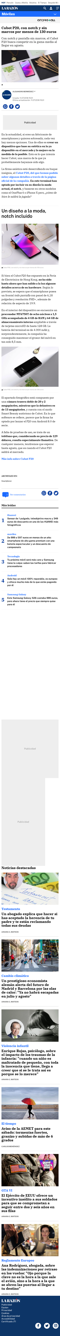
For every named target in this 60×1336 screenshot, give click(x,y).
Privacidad (6, 1310)
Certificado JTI (8, 1321)
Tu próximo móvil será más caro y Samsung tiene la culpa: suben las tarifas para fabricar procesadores (31, 563)
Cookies (5, 1313)
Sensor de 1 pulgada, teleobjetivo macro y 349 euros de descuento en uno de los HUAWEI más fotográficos (32, 521)
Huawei (11, 515)
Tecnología (13, 556)
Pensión (10, 3)
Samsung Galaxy (16, 594)
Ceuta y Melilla (21, 3)
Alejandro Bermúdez (23, 92)
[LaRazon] (12, 8)
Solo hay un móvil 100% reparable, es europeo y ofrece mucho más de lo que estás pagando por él (32, 582)
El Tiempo (42, 3)
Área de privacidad (10, 1316)
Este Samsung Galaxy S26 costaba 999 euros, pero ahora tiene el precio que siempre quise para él (32, 601)
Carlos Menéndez (10, 1146)
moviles (11, 534)
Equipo (4, 1307)
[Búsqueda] (45, 8)
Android (12, 575)
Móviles (8, 14)
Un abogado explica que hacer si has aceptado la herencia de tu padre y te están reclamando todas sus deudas (29, 919)
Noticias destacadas (18, 867)
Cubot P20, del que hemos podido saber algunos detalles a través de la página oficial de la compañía (29, 176)
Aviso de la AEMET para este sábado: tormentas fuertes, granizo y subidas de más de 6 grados (27, 1134)
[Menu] (57, 8)
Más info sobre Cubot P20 (17, 459)
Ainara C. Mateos (9, 932)
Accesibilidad (8, 1318)
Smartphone (6, 481)
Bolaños (33, 3)
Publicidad (6, 1304)
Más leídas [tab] (8, 505)
